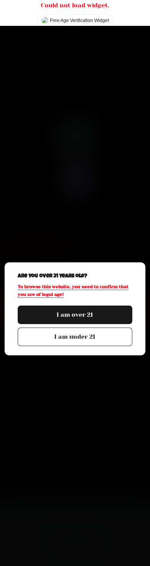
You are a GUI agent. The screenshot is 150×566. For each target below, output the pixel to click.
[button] (75, 315)
